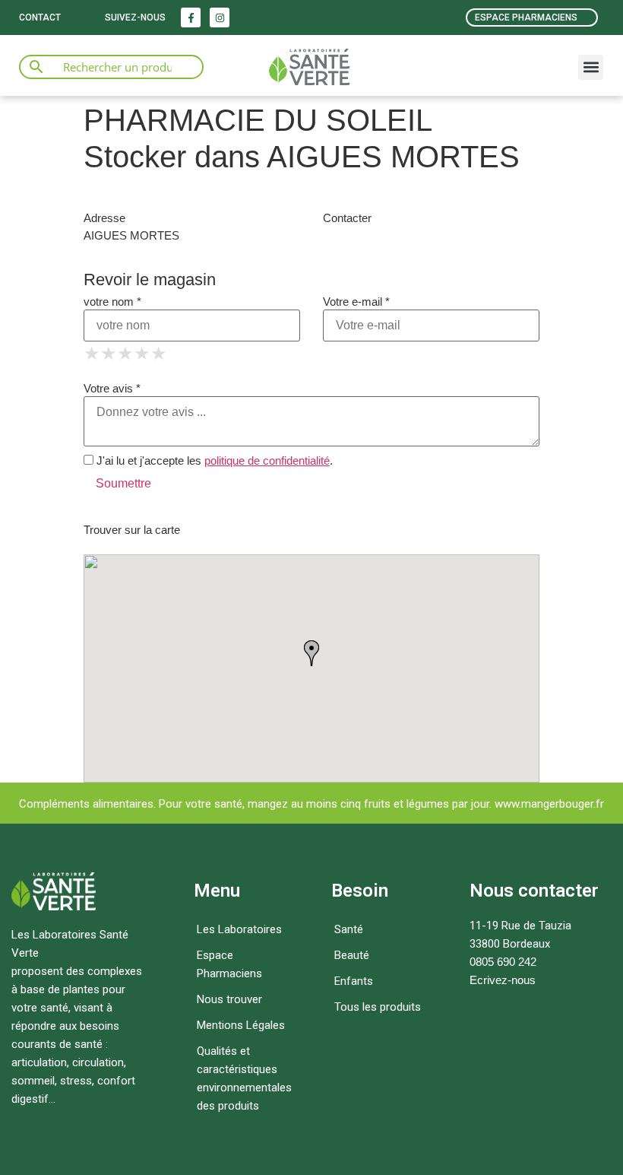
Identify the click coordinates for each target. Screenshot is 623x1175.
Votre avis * (112, 388)
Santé (348, 929)
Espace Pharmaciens (229, 964)
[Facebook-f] (191, 17)
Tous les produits (377, 1007)
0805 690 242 (503, 961)
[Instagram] (219, 17)
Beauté (351, 955)
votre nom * (112, 301)
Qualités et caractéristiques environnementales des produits (244, 1078)
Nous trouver (229, 999)
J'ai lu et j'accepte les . (213, 460)
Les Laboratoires (239, 929)
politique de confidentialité (267, 460)
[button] (590, 67)
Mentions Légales (241, 1025)
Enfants (353, 981)
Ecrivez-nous (503, 979)
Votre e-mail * (356, 301)
